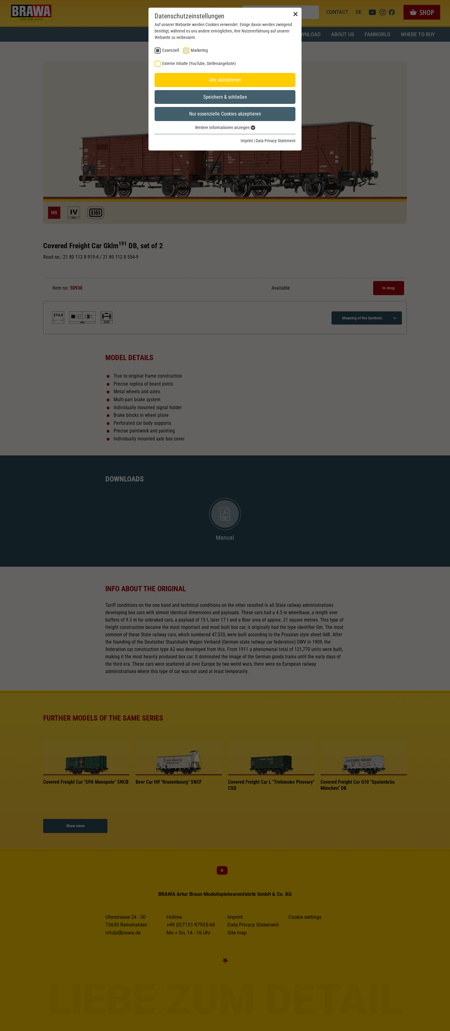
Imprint (247, 140)
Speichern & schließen (225, 97)
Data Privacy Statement (275, 140)
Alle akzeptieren (225, 80)
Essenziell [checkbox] (170, 50)
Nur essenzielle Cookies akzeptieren (225, 114)
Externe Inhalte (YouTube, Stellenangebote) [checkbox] (199, 63)
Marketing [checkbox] (199, 50)
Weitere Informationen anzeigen (223, 127)
